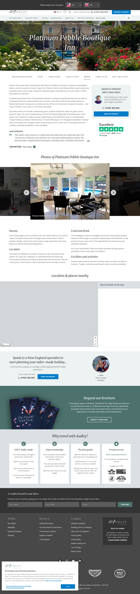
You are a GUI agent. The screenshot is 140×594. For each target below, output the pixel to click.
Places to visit (72, 77)
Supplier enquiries (46, 535)
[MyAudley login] (69, 12)
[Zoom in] (95, 338)
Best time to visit (120, 77)
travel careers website (117, 540)
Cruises (45, 18)
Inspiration (56, 18)
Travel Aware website (47, 531)
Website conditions (78, 523)
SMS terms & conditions (80, 531)
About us (69, 18)
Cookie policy (76, 539)
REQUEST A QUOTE (121, 12)
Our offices (12, 523)
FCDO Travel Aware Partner (116, 455)
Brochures (101, 18)
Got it (68, 586)
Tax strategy (76, 547)
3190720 (87, 588)
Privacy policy (76, 535)
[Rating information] (34, 146)
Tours (40, 77)
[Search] (129, 18)
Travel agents (44, 539)
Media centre (76, 551)
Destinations (15, 18)
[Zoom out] (95, 341)
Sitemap (11, 535)
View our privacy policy (53, 581)
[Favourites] (65, 12)
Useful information (46, 523)
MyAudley (11, 527)
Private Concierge (86, 18)
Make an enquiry (111, 114)
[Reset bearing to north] (95, 344)
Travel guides (54, 77)
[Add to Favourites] (134, 27)
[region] (49, 314)
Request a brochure (99, 420)
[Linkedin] (80, 561)
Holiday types (31, 18)
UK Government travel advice (50, 527)
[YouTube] (73, 561)
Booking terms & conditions (81, 527)
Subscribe (125, 504)
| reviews (110, 133)
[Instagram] (67, 561)
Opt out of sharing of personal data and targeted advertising (18, 587)
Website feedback (14, 531)
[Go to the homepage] (18, 12)
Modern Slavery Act (78, 543)
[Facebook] (60, 561)
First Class (27, 146)
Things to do (101, 77)
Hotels (87, 77)
